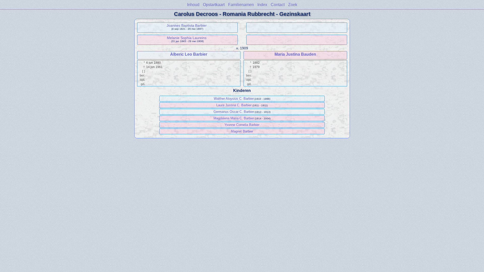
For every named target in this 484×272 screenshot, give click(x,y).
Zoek (292, 5)
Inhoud (193, 5)
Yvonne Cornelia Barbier (241, 125)
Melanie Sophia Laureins (186, 38)
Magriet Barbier (242, 131)
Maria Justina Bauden (295, 54)
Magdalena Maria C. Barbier (234, 118)
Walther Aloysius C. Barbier (234, 98)
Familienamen (241, 5)
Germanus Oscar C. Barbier (234, 112)
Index (262, 5)
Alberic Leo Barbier (188, 54)
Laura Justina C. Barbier (234, 105)
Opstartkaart (214, 5)
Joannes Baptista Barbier (187, 25)
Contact (278, 5)
